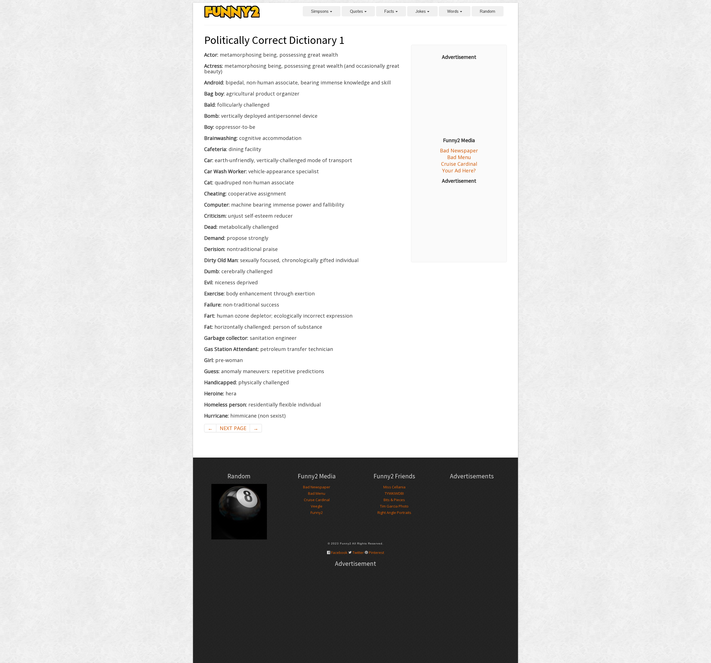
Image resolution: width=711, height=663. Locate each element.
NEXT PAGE (233, 428)
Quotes (357, 11)
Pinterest (376, 552)
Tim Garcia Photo (394, 506)
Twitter (358, 552)
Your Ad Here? (459, 170)
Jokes (421, 11)
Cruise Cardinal (459, 163)
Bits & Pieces (394, 499)
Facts (389, 11)
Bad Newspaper (459, 150)
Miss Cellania (394, 486)
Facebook (339, 552)
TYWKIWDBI (394, 493)
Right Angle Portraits (394, 512)
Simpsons (320, 11)
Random (487, 11)
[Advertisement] (459, 98)
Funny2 (317, 512)
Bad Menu (459, 157)
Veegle (316, 506)
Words (453, 11)
